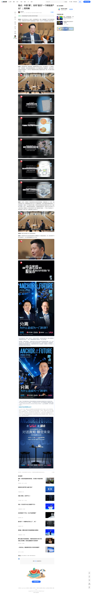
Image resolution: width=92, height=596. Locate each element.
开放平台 (34, 588)
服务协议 (28, 588)
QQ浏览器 (47, 588)
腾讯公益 (44, 588)
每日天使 (19, 543)
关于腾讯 (19, 588)
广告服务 (37, 588)
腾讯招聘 (41, 588)
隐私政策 (31, 588)
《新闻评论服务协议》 (32, 555)
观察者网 (19, 483)
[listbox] (36, 513)
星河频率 (19, 517)
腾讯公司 (35, 592)
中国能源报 (20, 534)
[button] (71, 9)
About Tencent (24, 588)
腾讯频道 (51, 588)
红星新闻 (19, 526)
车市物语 (19, 500)
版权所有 (37, 592)
